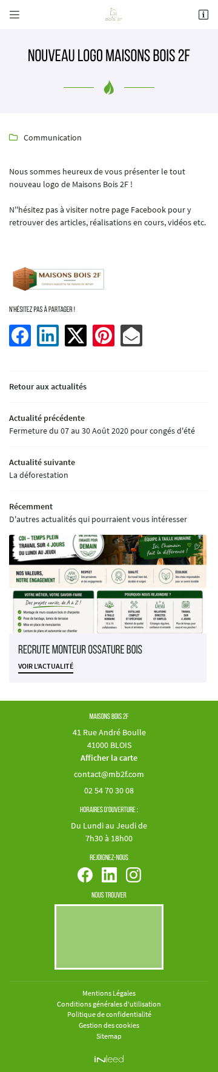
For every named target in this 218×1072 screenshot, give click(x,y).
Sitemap (109, 1036)
